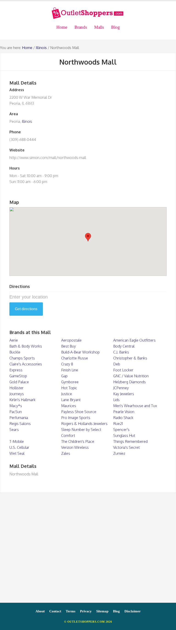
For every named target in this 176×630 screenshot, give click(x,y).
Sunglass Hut (124, 435)
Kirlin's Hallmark (22, 399)
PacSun (15, 411)
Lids (116, 399)
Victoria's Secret (126, 447)
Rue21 (118, 423)
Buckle (14, 352)
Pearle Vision (123, 411)
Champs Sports (22, 358)
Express (15, 370)
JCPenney (121, 388)
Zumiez (119, 453)
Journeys (16, 394)
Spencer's (121, 429)
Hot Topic (69, 388)
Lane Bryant (71, 399)
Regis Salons (20, 423)
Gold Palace (19, 382)
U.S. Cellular (19, 447)
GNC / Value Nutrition (131, 376)
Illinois (41, 47)
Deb (116, 364)
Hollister (16, 388)
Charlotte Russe (74, 358)
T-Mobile (16, 441)
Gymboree (70, 382)
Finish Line (69, 370)
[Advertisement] (88, 550)
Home (27, 47)
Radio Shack (123, 417)
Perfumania (18, 417)
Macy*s (15, 405)
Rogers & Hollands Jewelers (84, 423)
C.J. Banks (121, 352)
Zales (65, 453)
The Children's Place (77, 441)
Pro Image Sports (75, 417)
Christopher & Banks (130, 358)
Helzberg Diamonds (129, 382)
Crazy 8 (67, 364)
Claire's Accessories (25, 364)
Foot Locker (123, 370)
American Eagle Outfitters (134, 340)
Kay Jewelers (123, 394)
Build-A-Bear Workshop (80, 352)
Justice (66, 394)
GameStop (18, 376)
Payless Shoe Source (78, 411)
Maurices (68, 405)
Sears (14, 429)
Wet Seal (17, 453)
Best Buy (68, 346)
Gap (64, 376)
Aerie (13, 340)
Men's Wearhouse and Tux (135, 405)
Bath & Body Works (25, 346)
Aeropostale (71, 340)
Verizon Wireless (75, 447)
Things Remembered (130, 441)
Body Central (124, 346)
